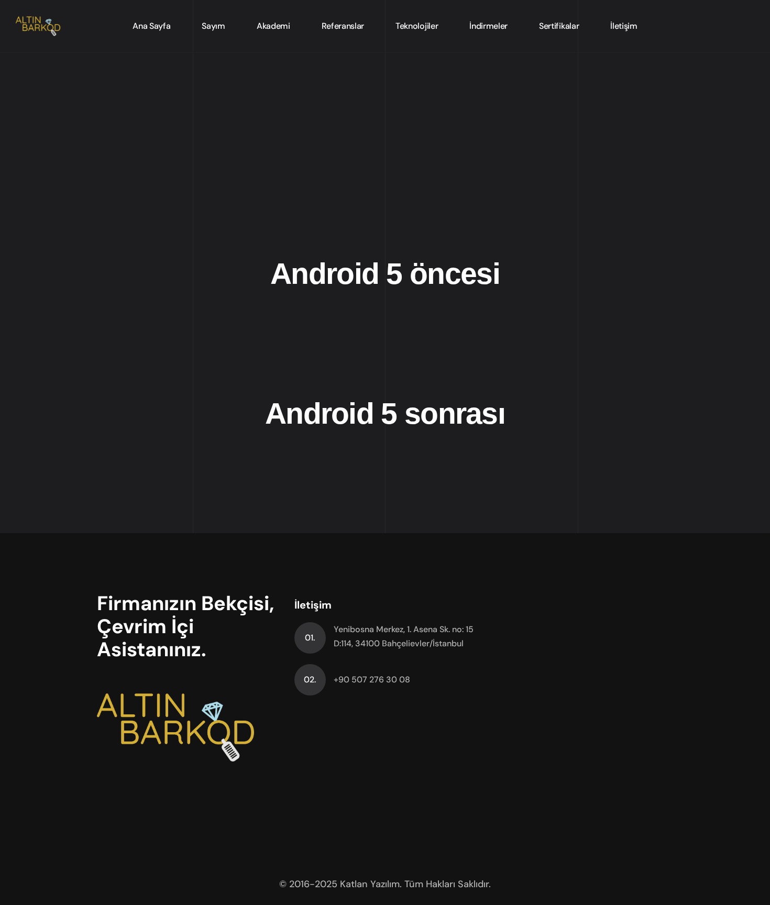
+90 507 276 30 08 (372, 679)
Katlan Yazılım (370, 884)
